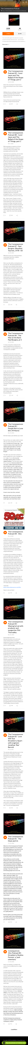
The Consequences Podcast (10, 8)
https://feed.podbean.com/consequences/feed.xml (14, 10)
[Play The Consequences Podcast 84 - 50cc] (5, 532)
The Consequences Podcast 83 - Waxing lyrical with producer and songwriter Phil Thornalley (15, 627)
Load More (14, 1029)
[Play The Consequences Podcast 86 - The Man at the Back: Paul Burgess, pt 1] (5, 334)
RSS (21, 33)
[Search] (23, 2)
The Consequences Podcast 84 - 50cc (15, 533)
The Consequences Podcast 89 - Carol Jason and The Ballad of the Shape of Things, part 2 (15, 75)
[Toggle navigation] (26, 2)
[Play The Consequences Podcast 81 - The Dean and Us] (5, 837)
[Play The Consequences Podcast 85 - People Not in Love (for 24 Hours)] (5, 425)
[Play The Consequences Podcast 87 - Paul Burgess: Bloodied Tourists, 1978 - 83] (5, 245)
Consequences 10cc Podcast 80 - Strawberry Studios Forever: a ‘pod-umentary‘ (15, 955)
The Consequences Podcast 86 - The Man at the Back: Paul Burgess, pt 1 (15, 336)
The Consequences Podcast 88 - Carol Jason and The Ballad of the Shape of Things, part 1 (15, 137)
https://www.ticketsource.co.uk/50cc (12, 587)
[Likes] (4, 304)
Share (8, 33)
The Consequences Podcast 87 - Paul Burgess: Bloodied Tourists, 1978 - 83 (15, 247)
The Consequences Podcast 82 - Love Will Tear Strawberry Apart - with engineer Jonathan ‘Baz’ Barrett (15, 740)
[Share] (17, 104)
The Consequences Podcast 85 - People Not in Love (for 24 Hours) (15, 427)
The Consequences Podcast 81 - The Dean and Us (15, 838)
